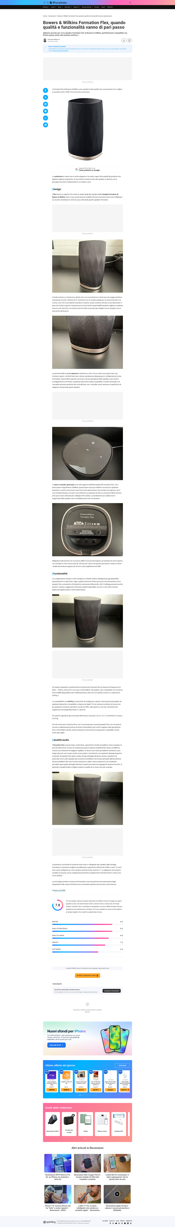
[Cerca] (47, 2)
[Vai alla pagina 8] (92, 1095)
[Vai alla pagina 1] (80, 1095)
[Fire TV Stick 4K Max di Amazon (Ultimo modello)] (95, 1075)
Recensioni (52, 16)
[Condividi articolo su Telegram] (45, 111)
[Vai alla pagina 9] (94, 1095)
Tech (103, 7)
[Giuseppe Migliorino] (45, 40)
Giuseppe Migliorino (54, 39)
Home (45, 16)
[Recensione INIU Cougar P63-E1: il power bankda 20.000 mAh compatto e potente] (87, 1163)
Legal (117, 1221)
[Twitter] (113, 1223)
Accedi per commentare (111, 991)
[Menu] (44, 2)
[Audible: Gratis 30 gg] (66, 1075)
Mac (59, 7)
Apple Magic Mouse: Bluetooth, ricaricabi (125, 1083)
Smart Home (86, 7)
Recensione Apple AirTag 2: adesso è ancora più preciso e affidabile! (117, 1208)
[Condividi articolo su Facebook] (45, 90)
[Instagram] (119, 1223)
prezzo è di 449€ (59, 890)
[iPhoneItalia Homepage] (58, 2)
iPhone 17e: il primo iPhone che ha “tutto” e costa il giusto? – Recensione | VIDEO (58, 1208)
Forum (97, 7)
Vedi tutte (122, 1065)
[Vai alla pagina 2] (82, 1095)
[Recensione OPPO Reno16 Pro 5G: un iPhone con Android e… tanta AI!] (57, 1163)
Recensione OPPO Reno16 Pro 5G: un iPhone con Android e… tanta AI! (57, 1177)
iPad (53, 7)
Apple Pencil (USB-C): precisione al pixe (110, 1083)
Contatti (112, 1221)
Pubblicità (129, 1221)
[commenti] (123, 40)
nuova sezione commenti (60, 50)
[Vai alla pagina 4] (90, 1138)
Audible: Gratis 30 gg (66, 1082)
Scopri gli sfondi (55, 1045)
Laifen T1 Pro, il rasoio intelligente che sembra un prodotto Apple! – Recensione (87, 1208)
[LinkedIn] (128, 1223)
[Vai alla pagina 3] (84, 1095)
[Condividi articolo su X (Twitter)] (45, 97)
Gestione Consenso (83, 1223)
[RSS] (131, 1223)
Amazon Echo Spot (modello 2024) (81, 1082)
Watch (76, 7)
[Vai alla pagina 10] (95, 1095)
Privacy (122, 1221)
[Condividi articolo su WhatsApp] (45, 118)
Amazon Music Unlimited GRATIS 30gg (51, 1083)
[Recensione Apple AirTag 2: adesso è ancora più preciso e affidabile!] (117, 1194)
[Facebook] (110, 1223)
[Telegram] (125, 1223)
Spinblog (67, 1221)
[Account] (130, 2)
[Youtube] (116, 1223)
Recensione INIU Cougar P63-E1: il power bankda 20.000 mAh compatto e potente (87, 1177)
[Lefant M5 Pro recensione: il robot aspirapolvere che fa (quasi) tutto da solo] (117, 1163)
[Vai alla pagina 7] (90, 1095)
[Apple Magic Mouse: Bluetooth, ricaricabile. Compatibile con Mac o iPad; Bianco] (125, 1075)
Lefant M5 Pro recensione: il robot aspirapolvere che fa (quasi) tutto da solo (117, 1177)
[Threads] (122, 1223)
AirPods (67, 7)
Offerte (110, 7)
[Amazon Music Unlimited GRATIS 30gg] (51, 1075)
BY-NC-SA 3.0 (73, 1223)
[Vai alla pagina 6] (89, 1095)
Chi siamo (105, 1221)
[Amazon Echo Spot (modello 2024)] (81, 1075)
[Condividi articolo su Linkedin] (45, 104)
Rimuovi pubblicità (87, 82)
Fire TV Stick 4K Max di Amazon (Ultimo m (95, 1083)
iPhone (45, 7)
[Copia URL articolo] (45, 124)
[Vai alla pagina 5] (87, 1095)
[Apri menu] (68, 2)
